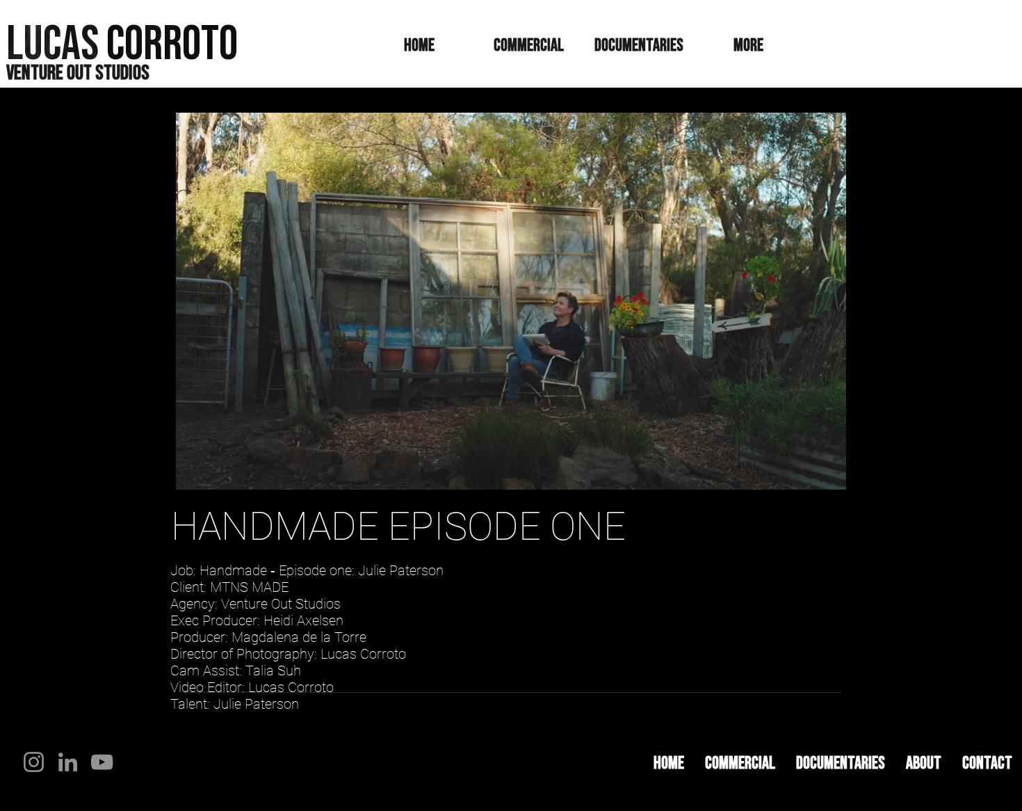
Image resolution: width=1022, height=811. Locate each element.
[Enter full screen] (833, 471)
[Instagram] (33, 762)
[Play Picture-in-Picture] (809, 471)
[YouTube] (101, 762)
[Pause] (188, 471)
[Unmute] (212, 471)
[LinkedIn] (67, 762)
